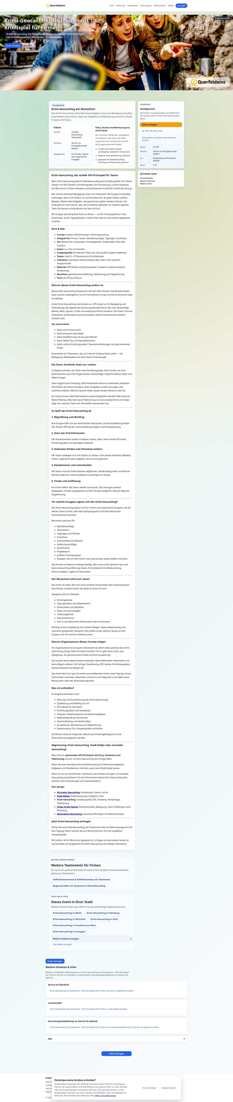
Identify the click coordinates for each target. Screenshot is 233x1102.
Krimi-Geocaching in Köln (104, 919)
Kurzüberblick (146, 178)
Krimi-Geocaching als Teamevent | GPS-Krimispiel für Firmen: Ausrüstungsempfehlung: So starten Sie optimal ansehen (104, 1027)
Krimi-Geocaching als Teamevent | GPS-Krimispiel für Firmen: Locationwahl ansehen (88, 1009)
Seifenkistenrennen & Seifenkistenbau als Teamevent (81, 879)
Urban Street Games (67, 806)
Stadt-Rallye (63, 796)
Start (112, 5)
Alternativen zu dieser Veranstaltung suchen (159, 138)
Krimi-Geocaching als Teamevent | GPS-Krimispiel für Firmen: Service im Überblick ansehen (92, 990)
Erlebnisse (120, 5)
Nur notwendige (149, 1088)
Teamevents (132, 5)
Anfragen (181, 5)
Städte (171, 5)
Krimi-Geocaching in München (69, 919)
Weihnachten (160, 5)
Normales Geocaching (68, 792)
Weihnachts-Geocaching (69, 814)
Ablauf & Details (147, 181)
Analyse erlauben (169, 1088)
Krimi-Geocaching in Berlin (67, 912)
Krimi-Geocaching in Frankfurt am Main (74, 925)
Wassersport (146, 5)
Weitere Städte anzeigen (66, 938)
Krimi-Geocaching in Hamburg (103, 912)
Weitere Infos (146, 184)
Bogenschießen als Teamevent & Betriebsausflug (79, 885)
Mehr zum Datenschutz (105, 1095)
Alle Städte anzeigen (62, 944)
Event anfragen (13, 45)
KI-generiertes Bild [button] (222, 18)
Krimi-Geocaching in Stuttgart (69, 931)
